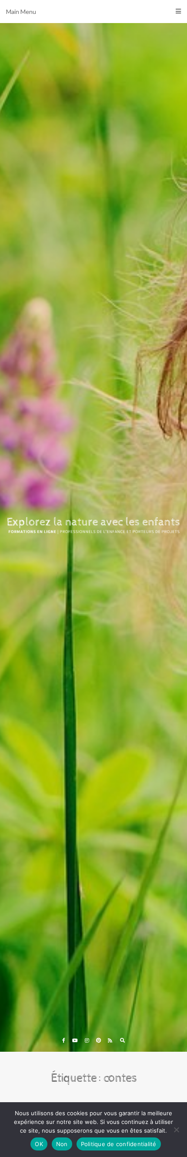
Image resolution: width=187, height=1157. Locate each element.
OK (39, 1143)
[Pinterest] (98, 1040)
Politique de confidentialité (119, 1143)
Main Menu (21, 11)
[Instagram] (87, 1040)
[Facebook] (64, 1040)
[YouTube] (75, 1040)
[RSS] (110, 1040)
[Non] (176, 1129)
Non (62, 1143)
